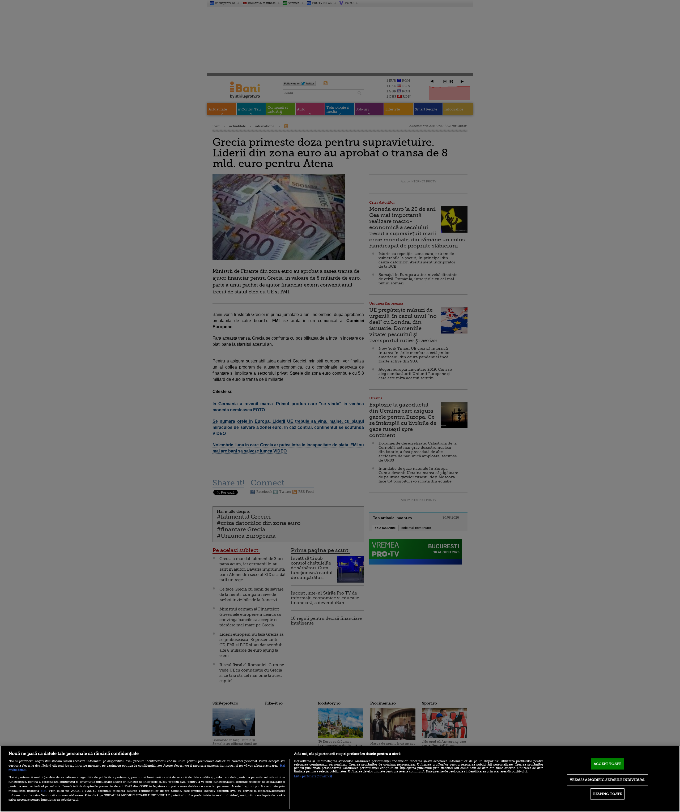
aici (43, 791)
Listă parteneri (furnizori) (313, 776)
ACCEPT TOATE (607, 764)
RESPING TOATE (607, 794)
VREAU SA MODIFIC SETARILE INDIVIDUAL (607, 780)
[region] (340, 779)
